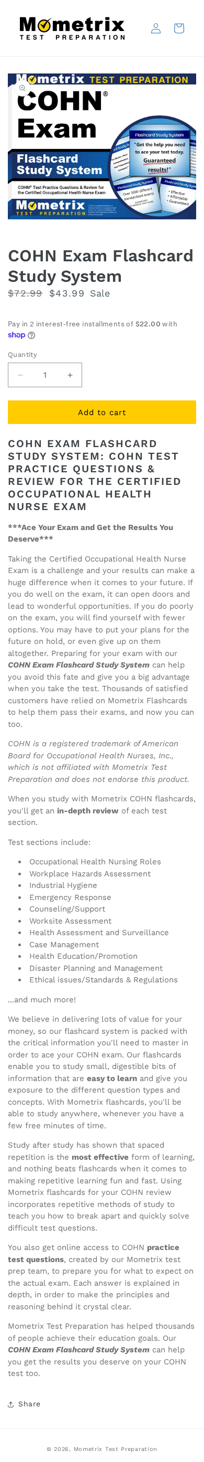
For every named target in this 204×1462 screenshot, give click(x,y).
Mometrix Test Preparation (116, 1449)
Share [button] (29, 1404)
